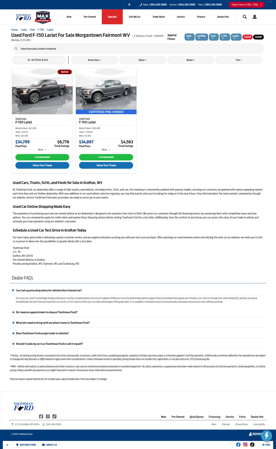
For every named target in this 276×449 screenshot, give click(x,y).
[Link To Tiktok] (252, 447)
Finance (201, 16)
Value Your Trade (42, 165)
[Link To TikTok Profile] (54, 416)
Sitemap (226, 424)
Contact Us (51, 445)
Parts (242, 416)
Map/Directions (28, 445)
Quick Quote (197, 416)
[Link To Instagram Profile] (48, 416)
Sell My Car (134, 16)
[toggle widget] (266, 435)
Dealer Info (223, 16)
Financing (214, 416)
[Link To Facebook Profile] (41, 416)
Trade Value (158, 16)
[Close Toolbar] (8, 445)
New (69, 16)
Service (181, 16)
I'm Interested (42, 157)
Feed (267, 445)
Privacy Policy (241, 424)
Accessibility (259, 424)
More (40, 149)
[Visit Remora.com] (257, 434)
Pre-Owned (90, 16)
